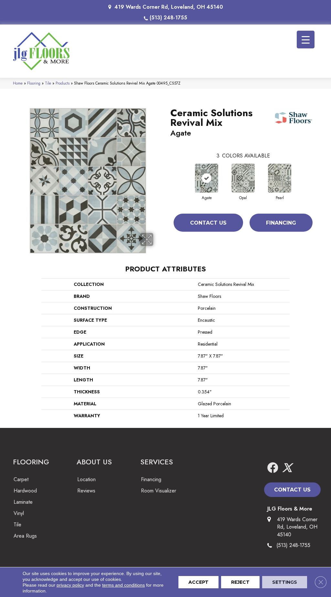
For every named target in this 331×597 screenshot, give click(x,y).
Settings (284, 582)
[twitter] (287, 468)
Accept (198, 582)
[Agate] (206, 178)
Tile (48, 83)
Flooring (33, 83)
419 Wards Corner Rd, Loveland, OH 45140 (168, 7)
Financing (281, 223)
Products (62, 83)
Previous (167, 171)
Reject (240, 582)
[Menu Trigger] (306, 39)
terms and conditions (123, 585)
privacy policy (70, 585)
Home (18, 83)
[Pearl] (279, 178)
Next (319, 171)
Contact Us (208, 223)
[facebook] (272, 468)
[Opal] (243, 178)
